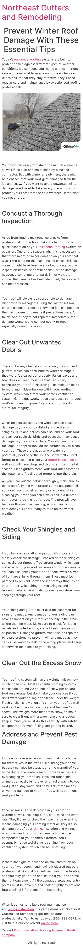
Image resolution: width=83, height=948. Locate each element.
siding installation (21, 909)
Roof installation (26, 930)
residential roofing (27, 59)
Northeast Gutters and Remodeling (35, 12)
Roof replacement (52, 930)
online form (49, 923)
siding (37, 828)
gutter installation (61, 460)
